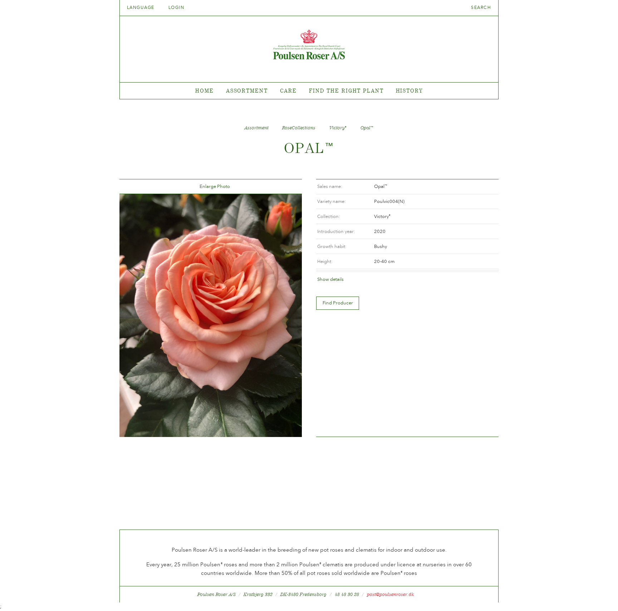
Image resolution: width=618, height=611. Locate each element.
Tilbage (133, 186)
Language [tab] (141, 7)
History (409, 91)
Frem (288, 186)
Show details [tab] (330, 279)
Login (176, 7)
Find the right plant (346, 91)
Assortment (247, 91)
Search (481, 7)
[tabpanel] (309, 91)
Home (204, 91)
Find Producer (338, 303)
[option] (210, 315)
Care (288, 91)
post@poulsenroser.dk (390, 594)
